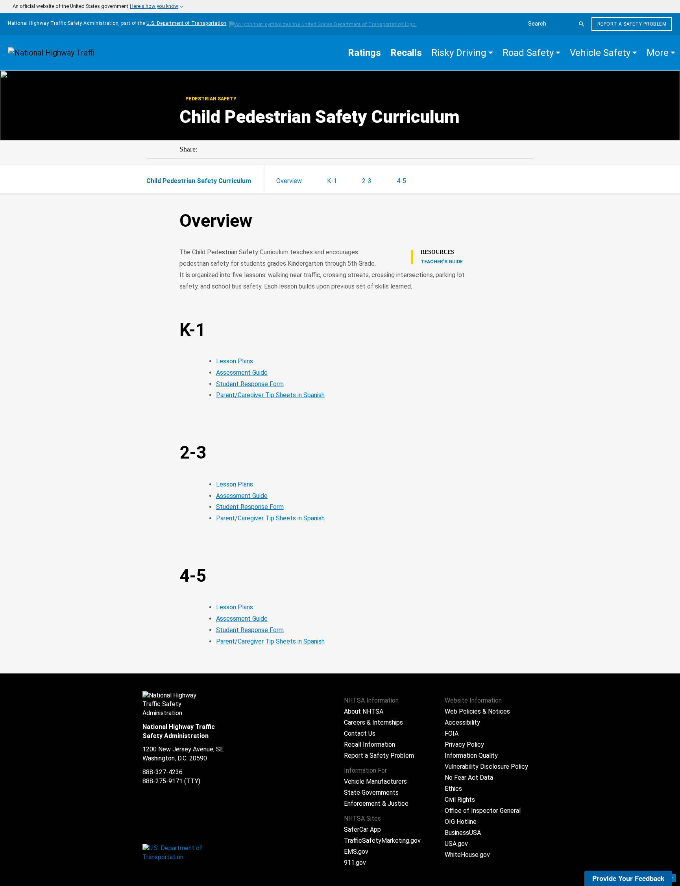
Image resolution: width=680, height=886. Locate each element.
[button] (462, 53)
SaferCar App (362, 829)
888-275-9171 (162, 781)
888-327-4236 (162, 772)
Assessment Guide (242, 372)
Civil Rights (460, 799)
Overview (289, 181)
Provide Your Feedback (628, 878)
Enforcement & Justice (376, 803)
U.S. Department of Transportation (186, 23)
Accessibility (462, 722)
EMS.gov (356, 851)
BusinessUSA (463, 832)
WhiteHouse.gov (467, 854)
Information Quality (471, 755)
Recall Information (369, 744)
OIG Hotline (461, 821)
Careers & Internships (373, 722)
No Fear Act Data (469, 777)
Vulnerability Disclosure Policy (486, 766)
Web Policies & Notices (477, 711)
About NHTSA (363, 711)
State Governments (371, 792)
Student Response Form (250, 384)
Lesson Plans (234, 361)
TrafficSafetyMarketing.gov (382, 840)
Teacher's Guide (442, 261)
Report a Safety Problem (632, 24)
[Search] (582, 24)
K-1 (332, 181)
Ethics (453, 788)
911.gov (355, 862)
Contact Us (359, 733)
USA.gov (456, 843)
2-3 (366, 181)
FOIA (451, 733)
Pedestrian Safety (210, 99)
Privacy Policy (464, 744)
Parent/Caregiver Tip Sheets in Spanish (270, 395)
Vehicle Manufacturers (375, 781)
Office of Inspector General (483, 810)
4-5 (401, 181)
